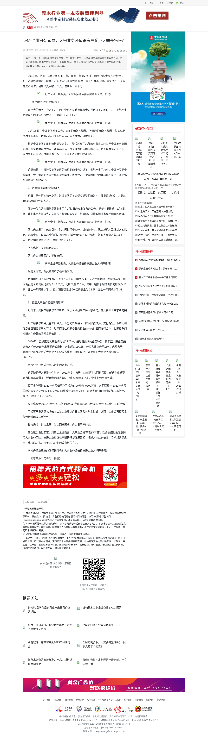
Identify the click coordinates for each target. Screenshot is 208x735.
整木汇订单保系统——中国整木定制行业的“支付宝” (158, 277)
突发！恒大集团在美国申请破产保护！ (157, 206)
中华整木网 (106, 724)
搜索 (161, 3)
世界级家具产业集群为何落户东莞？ (156, 216)
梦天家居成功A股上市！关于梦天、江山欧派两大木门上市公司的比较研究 (158, 268)
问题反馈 (139, 700)
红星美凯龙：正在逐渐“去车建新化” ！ (157, 211)
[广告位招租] (104, 685)
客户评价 (128, 700)
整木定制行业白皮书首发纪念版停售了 (156, 286)
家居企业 (42, 501)
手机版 (151, 3)
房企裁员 (29, 501)
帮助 (171, 3)
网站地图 (161, 700)
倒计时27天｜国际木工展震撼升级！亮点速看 (159, 239)
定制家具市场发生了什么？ (151, 330)
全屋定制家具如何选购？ (150, 338)
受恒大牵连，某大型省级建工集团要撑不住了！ (159, 230)
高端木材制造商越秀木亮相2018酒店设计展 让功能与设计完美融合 (158, 303)
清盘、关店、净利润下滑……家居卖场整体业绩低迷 (159, 235)
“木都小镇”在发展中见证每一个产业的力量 (158, 295)
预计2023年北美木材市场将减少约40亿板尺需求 (158, 259)
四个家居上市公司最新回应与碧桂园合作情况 (159, 221)
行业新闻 (49, 27)
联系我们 (150, 700)
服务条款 (91, 700)
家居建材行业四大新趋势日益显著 (154, 312)
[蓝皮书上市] (104, 15)
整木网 (40, 27)
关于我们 (47, 700)
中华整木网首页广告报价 (109, 700)
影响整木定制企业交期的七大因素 (102, 607)
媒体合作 (69, 700)
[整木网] (24, 27)
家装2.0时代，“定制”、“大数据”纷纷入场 (157, 321)
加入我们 (58, 700)
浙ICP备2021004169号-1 (112, 727)
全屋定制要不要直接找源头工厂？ (102, 625)
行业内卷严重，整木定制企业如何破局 (157, 225)
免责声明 (80, 700)
